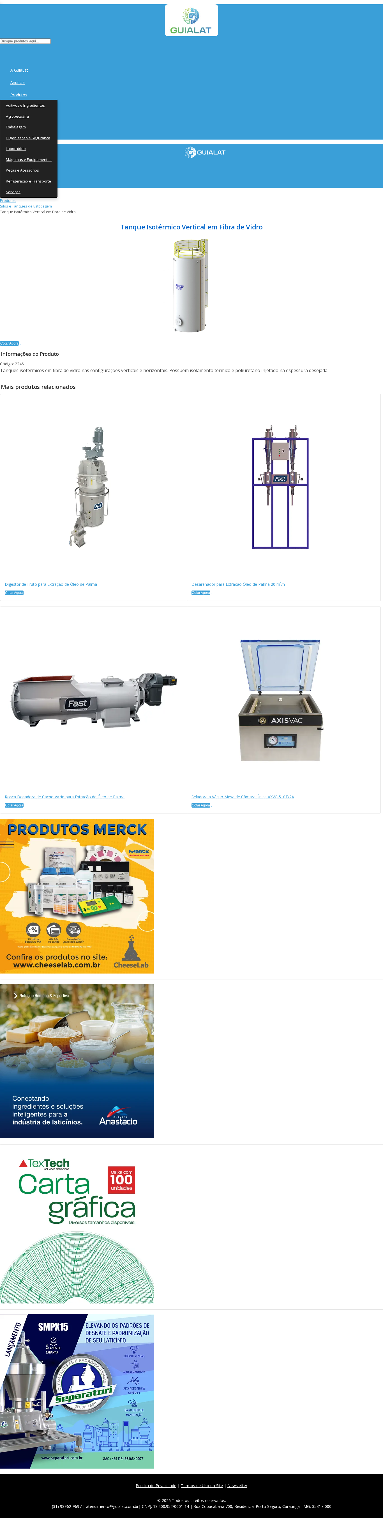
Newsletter (237, 1485)
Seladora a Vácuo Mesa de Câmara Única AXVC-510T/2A (243, 796)
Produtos (18, 94)
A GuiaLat (19, 70)
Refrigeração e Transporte (28, 181)
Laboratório (16, 148)
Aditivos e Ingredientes (25, 105)
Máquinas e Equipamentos (29, 159)
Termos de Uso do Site (202, 1485)
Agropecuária (17, 116)
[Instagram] (193, 1492)
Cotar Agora (9, 343)
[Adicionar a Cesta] (211, 806)
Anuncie (17, 82)
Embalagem (16, 126)
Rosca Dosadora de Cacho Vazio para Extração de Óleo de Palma (64, 796)
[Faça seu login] (0, 51)
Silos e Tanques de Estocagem (26, 206)
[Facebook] (168, 1492)
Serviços (13, 191)
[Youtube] (205, 1492)
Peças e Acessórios (22, 170)
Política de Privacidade (156, 1485)
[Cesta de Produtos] (1, 51)
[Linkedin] (218, 1492)
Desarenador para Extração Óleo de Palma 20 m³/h (238, 584)
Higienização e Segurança (28, 137)
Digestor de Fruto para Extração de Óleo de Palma (51, 584)
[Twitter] (181, 1492)
